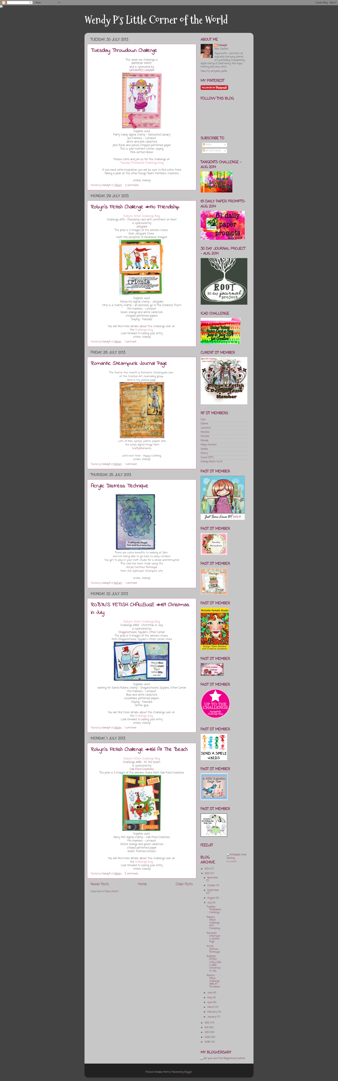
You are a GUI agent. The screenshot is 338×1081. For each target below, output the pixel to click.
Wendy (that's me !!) (211, 462)
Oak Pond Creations (142, 769)
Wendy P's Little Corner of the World (156, 20)
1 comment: (131, 342)
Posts (208, 145)
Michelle (205, 436)
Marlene (205, 432)
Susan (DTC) (207, 457)
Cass (203, 419)
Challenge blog (144, 330)
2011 (207, 1027)
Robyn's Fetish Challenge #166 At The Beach (139, 749)
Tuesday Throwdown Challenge (124, 50)
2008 (208, 1042)
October (211, 885)
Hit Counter (231, 861)
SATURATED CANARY (142, 70)
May (210, 998)
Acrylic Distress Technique (119, 486)
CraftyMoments (141, 448)
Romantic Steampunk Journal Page (129, 363)
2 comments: (132, 185)
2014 (207, 869)
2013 (207, 873)
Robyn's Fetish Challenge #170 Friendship (135, 207)
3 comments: (132, 874)
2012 (207, 1023)
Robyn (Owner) (209, 445)
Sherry (204, 453)
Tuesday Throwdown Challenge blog (141, 163)
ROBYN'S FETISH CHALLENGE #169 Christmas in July (214, 964)
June (210, 993)
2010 (207, 1032)
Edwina (204, 424)
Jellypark (141, 227)
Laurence (206, 428)
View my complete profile (214, 71)
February (212, 1012)
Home (142, 884)
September (213, 890)
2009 (208, 1037)
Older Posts (184, 884)
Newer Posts (100, 884)
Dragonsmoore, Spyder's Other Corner (142, 632)
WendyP (222, 45)
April (210, 1002)
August (211, 898)
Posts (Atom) (111, 891)
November (212, 878)
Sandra (204, 449)
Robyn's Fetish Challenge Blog (142, 216)
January (212, 1017)
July (209, 903)
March (211, 1007)
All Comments (213, 151)
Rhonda (204, 440)
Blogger (188, 1072)
